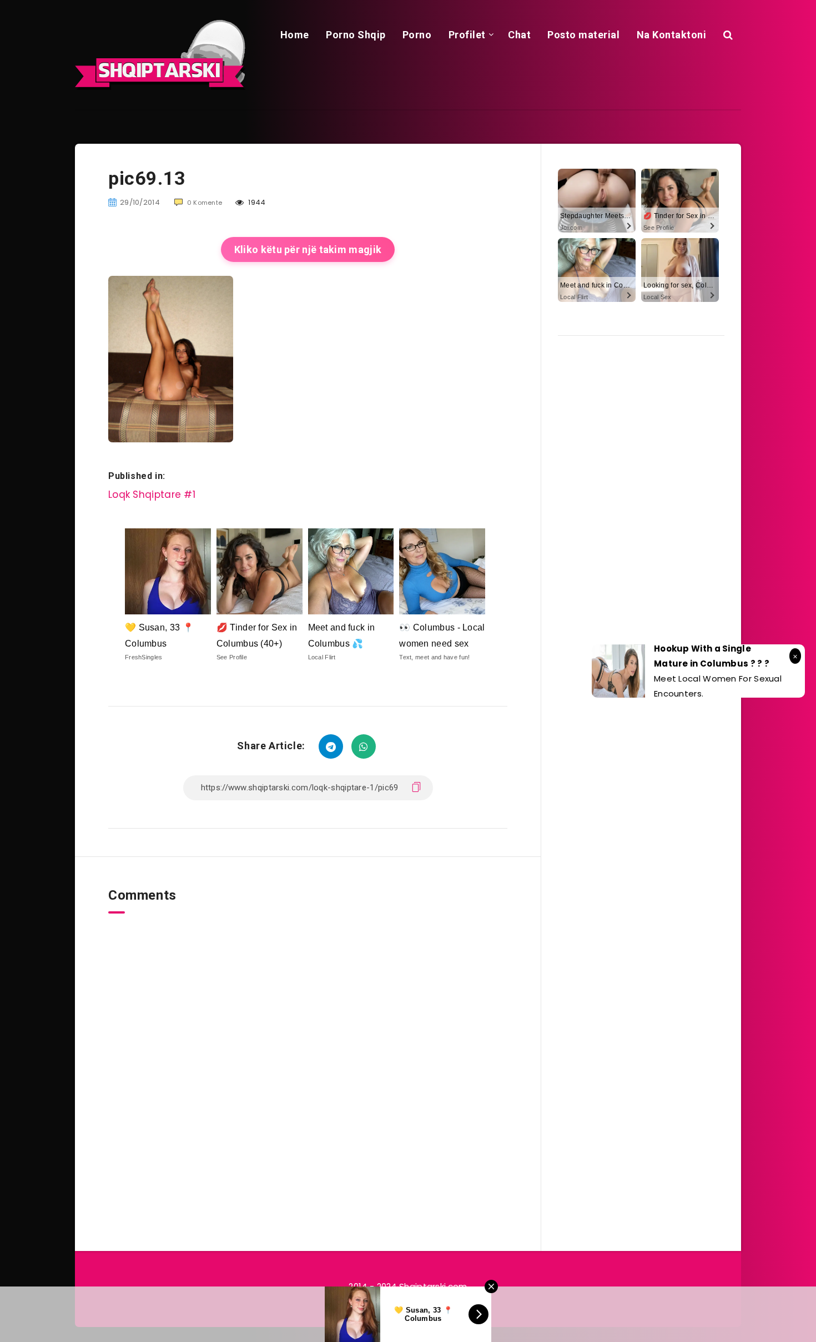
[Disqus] (307, 1052)
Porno (417, 35)
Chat (519, 35)
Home (294, 35)
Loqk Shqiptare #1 (151, 494)
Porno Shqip (356, 35)
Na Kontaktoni (672, 35)
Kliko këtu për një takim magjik (307, 249)
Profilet (467, 35)
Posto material (583, 35)
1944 (256, 202)
